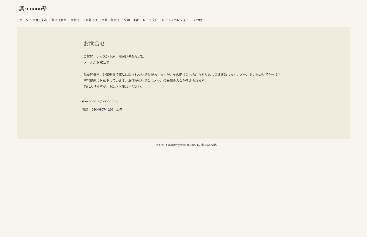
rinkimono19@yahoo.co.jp (100, 101)
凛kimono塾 (36, 8)
